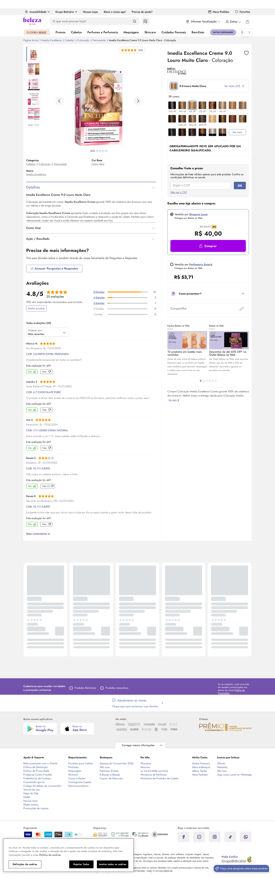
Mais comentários (37, 533)
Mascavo (145, 767)
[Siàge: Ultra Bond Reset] (37, 32)
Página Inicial (31, 40)
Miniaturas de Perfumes (153, 774)
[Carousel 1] (201, 381)
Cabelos (76, 32)
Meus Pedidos (221, 12)
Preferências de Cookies (37, 778)
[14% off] (182, 105)
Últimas (221, 763)
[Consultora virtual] (145, 21)
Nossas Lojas (90, 12)
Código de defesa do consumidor (42, 786)
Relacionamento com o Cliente (40, 763)
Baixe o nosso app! (115, 12)
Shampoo (145, 763)
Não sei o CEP (178, 192)
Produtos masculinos (116, 688)
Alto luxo (222, 771)
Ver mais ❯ (173, 400)
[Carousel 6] (216, 381)
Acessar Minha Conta (233, 21)
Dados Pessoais (201, 763)
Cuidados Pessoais (173, 32)
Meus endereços (201, 767)
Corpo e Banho (76, 778)
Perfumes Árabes (109, 771)
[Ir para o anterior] (245, 32)
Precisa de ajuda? (142, 12)
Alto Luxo (105, 767)
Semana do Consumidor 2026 (117, 763)
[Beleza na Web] (32, 21)
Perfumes (73, 767)
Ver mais (237, 132)
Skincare (150, 32)
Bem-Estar (198, 32)
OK (240, 185)
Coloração (83, 40)
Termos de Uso (31, 789)
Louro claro (98, 164)
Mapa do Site (30, 793)
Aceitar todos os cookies (112, 864)
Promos (60, 32)
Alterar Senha (199, 771)
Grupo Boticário (64, 12)
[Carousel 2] (204, 381)
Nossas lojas (30, 801)
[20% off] (202, 118)
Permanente (99, 40)
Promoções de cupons (35, 808)
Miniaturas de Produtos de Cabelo (159, 778)
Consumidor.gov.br (34, 782)
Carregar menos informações (138, 745)
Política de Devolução (35, 767)
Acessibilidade (37, 12)
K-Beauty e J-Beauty (110, 774)
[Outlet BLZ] (223, 32)
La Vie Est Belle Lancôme (154, 771)
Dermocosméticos (78, 786)
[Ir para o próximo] (249, 32)
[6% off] (192, 105)
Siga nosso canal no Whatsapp (234, 774)
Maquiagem (131, 32)
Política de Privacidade (36, 771)
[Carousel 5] (213, 381)
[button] (246, 53)
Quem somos (30, 804)
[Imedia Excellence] (177, 73)
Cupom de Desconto (111, 778)
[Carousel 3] (207, 381)
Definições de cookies (25, 864)
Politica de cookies (50, 855)
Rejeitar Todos (81, 864)
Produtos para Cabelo (80, 763)
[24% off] (182, 118)
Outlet (26, 797)
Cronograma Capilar (79, 782)
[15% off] (172, 105)
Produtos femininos (85, 688)
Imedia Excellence (52, 40)
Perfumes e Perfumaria (102, 32)
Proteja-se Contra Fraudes (37, 774)
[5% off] (202, 105)
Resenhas (222, 767)
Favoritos (245, 12)
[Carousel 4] (210, 381)
